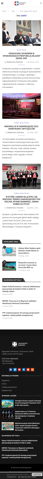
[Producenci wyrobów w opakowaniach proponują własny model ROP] (21, 33)
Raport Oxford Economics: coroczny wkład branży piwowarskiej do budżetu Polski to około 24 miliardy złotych (21, 289)
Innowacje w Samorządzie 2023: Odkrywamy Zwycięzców (21, 127)
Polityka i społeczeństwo (21, 122)
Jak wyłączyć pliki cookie (27, 477)
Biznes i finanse (21, 50)
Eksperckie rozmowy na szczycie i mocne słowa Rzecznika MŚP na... (27, 265)
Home (4, 11)
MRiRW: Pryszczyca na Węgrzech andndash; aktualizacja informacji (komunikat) (19, 302)
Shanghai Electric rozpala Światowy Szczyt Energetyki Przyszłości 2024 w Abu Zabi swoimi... (28, 403)
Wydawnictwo (7, 390)
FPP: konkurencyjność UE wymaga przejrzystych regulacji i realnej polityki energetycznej (20, 314)
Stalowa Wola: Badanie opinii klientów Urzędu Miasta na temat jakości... (29, 250)
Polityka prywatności (9, 387)
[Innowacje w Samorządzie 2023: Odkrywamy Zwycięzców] (21, 106)
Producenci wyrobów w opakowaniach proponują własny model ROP (21, 55)
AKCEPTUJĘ (37, 474)
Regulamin (6, 380)
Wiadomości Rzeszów (15, 62)
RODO (4, 384)
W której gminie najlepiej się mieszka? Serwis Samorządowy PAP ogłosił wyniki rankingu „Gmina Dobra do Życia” (21, 200)
